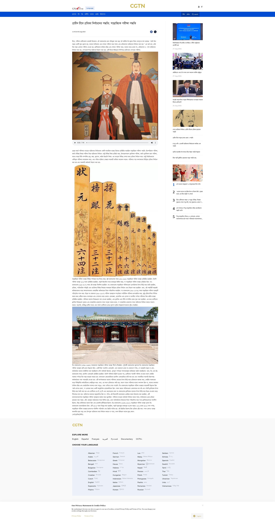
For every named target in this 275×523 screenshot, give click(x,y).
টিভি (184, 14)
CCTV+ (139, 439)
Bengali (93, 464)
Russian (144, 490)
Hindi (117, 471)
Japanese (119, 486)
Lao (141, 453)
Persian (143, 471)
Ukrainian (170, 479)
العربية (105, 439)
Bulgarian (95, 468)
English (75, 439)
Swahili (168, 464)
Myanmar (146, 464)
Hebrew (118, 468)
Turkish (167, 475)
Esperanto (95, 486)
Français (95, 439)
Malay (145, 457)
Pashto (142, 482)
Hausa (118, 464)
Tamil (166, 468)
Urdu (166, 482)
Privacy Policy (76, 516)
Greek (118, 460)
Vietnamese (170, 486)
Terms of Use (88, 516)
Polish (142, 475)
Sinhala (167, 457)
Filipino (94, 490)
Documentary (127, 439)
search (196, 14)
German (119, 457)
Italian (118, 482)
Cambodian (94, 471)
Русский (114, 439)
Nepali (142, 468)
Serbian (168, 453)
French (118, 453)
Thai (165, 471)
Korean (118, 490)
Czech (93, 479)
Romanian (144, 486)
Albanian (93, 453)
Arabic (93, 457)
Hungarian (120, 475)
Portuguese (145, 479)
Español (85, 439)
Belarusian (96, 460)
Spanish (168, 460)
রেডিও (188, 14)
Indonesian (123, 479)
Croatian (94, 475)
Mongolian (145, 460)
